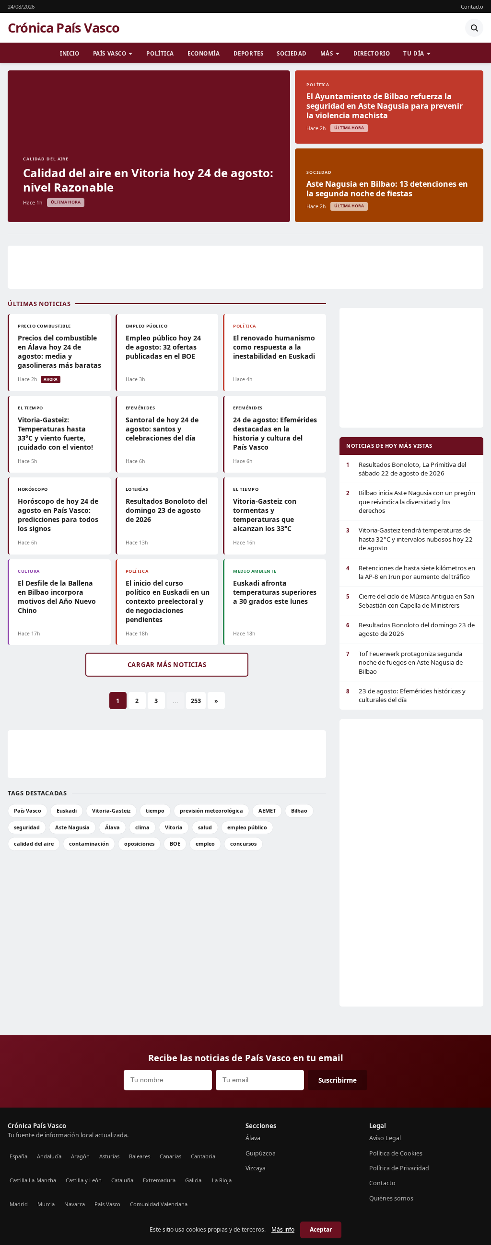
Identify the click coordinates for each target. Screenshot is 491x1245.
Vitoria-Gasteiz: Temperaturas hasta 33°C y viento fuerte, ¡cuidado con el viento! (55, 433)
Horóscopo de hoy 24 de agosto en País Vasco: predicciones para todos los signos (58, 515)
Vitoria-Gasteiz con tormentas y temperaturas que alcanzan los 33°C (264, 515)
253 (196, 701)
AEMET (267, 810)
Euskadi (67, 810)
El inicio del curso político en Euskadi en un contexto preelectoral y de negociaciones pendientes (168, 601)
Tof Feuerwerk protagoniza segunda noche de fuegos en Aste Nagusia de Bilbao (404, 662)
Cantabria (203, 1156)
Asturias (109, 1156)
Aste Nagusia (72, 827)
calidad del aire (34, 843)
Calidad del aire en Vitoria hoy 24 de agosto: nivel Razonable (148, 180)
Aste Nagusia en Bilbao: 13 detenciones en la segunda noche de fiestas (387, 189)
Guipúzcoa (261, 1153)
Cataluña (122, 1180)
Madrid (19, 1204)
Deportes (249, 53)
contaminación (89, 843)
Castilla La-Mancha (33, 1180)
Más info (282, 1229)
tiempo (155, 810)
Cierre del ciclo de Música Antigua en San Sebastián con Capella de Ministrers (410, 600)
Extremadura (159, 1180)
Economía (203, 53)
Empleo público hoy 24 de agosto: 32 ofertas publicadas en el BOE (163, 347)
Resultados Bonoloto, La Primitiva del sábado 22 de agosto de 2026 (406, 468)
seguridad (27, 827)
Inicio (69, 53)
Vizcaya (256, 1168)
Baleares (139, 1156)
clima (142, 827)
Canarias (170, 1156)
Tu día (413, 53)
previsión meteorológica (211, 810)
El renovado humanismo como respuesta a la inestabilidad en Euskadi (274, 347)
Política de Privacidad (399, 1168)
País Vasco (110, 53)
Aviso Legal (385, 1138)
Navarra (74, 1204)
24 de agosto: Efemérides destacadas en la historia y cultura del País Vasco (275, 433)
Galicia (193, 1180)
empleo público (247, 827)
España (18, 1156)
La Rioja (222, 1180)
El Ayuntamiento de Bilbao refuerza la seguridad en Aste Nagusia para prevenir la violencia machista (384, 106)
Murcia (46, 1204)
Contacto (472, 6)
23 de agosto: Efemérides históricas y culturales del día (406, 695)
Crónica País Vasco (63, 28)
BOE (175, 843)
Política (160, 53)
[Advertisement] (245, 267)
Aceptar (321, 1229)
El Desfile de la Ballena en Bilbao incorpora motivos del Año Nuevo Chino (57, 596)
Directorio (371, 53)
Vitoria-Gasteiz (111, 810)
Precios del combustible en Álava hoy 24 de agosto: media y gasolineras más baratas (59, 351)
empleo (205, 843)
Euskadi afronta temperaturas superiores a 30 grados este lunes (274, 592)
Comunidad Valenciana (158, 1204)
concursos (243, 843)
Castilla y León (84, 1180)
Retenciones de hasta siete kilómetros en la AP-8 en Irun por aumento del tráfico (410, 572)
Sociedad (292, 53)
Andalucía (49, 1156)
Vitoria (174, 827)
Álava (112, 827)
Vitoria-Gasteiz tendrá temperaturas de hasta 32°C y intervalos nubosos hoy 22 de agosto (409, 539)
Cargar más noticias (167, 664)
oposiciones (139, 843)
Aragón (80, 1156)
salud (205, 827)
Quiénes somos (391, 1198)
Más (326, 53)
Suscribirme (337, 1080)
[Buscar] (474, 28)
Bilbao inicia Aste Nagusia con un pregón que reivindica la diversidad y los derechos (410, 501)
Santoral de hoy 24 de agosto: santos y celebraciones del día (162, 428)
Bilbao (299, 810)
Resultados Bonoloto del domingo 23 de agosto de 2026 (166, 510)
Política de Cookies (395, 1153)
